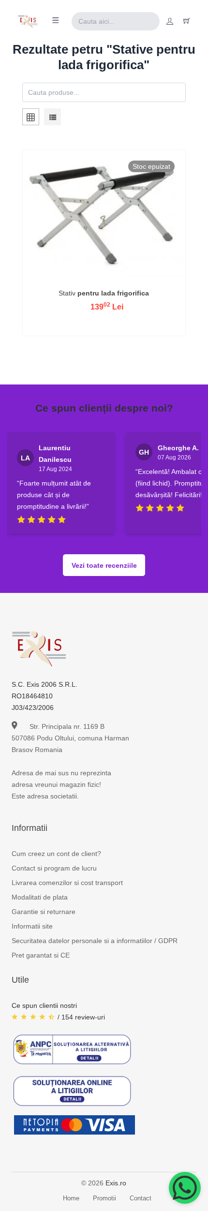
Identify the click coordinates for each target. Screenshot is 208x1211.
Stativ (104, 293)
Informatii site (32, 926)
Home (71, 1198)
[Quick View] (79, 282)
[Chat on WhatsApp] (185, 1188)
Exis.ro (115, 1183)
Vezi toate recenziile (104, 565)
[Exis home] (28, 21)
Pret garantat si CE (41, 955)
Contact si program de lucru (54, 868)
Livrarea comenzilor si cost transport (67, 882)
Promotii (104, 1198)
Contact (140, 1198)
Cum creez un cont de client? (56, 853)
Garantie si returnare (43, 912)
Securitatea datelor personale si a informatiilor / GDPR (95, 941)
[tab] (30, 118)
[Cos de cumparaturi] (186, 21)
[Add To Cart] (104, 282)
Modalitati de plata (40, 897)
